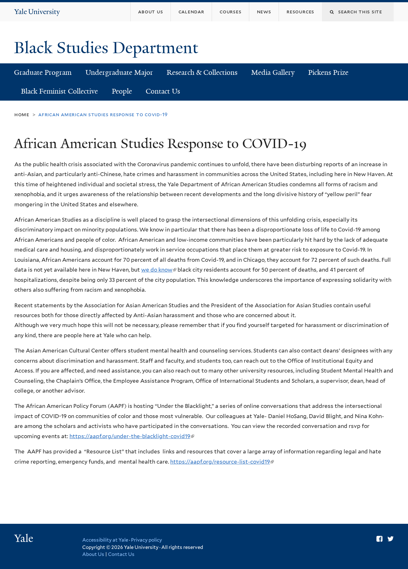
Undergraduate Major (119, 72)
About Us (93, 554)
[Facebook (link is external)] (379, 538)
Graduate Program (42, 72)
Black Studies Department (108, 47)
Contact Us (163, 91)
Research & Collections (202, 72)
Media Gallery (273, 72)
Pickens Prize (328, 72)
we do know (158, 270)
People (122, 91)
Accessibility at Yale (105, 540)
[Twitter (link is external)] (390, 538)
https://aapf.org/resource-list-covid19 (221, 462)
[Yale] (24, 539)
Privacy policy (146, 540)
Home (21, 114)
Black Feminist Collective (59, 91)
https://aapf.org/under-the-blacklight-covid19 (131, 436)
